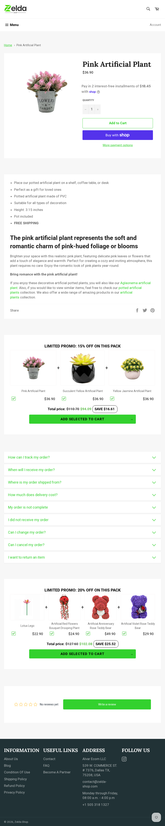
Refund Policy (14, 786)
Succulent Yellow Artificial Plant (83, 391)
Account (155, 25)
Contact (49, 759)
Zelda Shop (21, 821)
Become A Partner (57, 772)
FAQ (46, 765)
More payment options (118, 145)
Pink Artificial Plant (28, 45)
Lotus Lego (27, 625)
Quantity (88, 100)
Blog (7, 765)
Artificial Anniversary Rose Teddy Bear (101, 626)
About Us (11, 759)
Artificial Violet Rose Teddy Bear (138, 626)
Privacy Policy (14, 792)
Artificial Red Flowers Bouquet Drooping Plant (64, 626)
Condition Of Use (17, 772)
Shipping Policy (15, 779)
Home (8, 45)
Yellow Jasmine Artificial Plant (132, 391)
